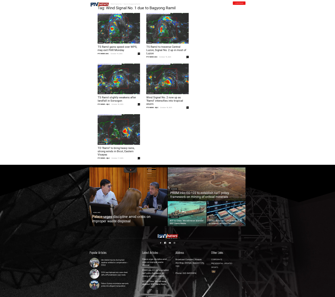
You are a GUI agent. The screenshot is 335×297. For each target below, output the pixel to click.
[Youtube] (240, 7)
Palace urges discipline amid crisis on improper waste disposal (154, 262)
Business (174, 189)
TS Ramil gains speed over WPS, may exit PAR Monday (117, 48)
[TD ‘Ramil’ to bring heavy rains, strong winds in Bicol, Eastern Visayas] (119, 129)
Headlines (101, 93)
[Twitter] (244, 7)
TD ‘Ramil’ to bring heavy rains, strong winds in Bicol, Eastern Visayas (116, 151)
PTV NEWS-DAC (103, 54)
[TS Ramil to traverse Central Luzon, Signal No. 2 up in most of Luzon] (167, 28)
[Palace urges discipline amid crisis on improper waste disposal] (128, 196)
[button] (116, 3)
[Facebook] (232, 7)
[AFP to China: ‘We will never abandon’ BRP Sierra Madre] (187, 213)
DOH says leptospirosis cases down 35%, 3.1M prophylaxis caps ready (114, 274)
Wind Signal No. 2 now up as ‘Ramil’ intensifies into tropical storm (164, 101)
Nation (100, 42)
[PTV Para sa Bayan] (99, 4)
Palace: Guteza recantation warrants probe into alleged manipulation (115, 285)
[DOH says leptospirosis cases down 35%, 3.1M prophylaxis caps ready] (94, 274)
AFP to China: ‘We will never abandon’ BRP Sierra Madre (154, 283)
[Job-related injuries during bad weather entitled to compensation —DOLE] (94, 263)
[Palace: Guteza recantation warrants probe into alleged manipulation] (94, 285)
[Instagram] (174, 243)
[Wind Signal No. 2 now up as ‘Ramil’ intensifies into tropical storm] (167, 79)
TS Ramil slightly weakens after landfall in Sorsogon (117, 99)
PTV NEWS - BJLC (104, 104)
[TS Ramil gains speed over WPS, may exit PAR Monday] (119, 28)
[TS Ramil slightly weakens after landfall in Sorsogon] (119, 79)
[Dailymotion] (236, 7)
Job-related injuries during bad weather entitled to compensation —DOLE (114, 263)
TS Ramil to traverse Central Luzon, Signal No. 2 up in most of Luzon (166, 50)
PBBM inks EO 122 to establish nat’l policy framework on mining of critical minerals (155, 273)
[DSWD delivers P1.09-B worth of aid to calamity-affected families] (226, 213)
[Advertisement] (216, 23)
